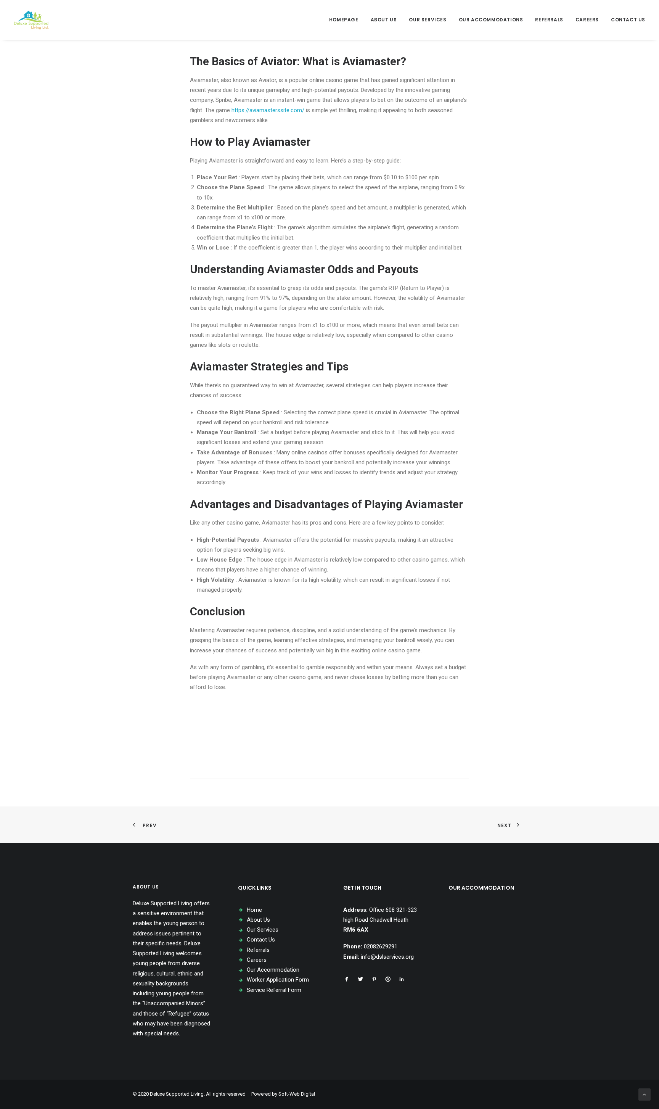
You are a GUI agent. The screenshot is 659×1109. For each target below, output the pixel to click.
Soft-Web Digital (296, 1094)
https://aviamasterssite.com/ (267, 110)
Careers (587, 19)
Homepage (343, 19)
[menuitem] (346, 20)
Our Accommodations (491, 19)
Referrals (549, 19)
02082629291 (380, 946)
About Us (384, 19)
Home (254, 909)
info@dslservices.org (387, 956)
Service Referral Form (274, 990)
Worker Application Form (278, 979)
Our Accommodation (273, 969)
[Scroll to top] (644, 1094)
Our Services (427, 19)
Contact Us (628, 19)
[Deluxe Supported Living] (31, 19)
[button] (346, 980)
